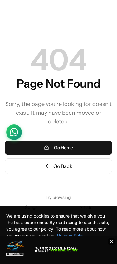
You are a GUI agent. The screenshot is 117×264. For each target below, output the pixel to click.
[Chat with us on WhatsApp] (14, 132)
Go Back (62, 166)
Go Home (63, 148)
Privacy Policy (71, 235)
